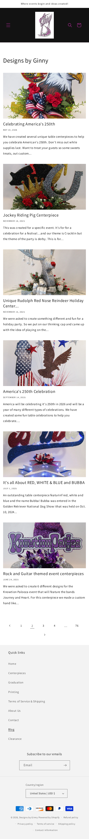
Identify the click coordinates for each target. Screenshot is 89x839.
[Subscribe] (65, 765)
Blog (11, 729)
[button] (8, 25)
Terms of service (45, 823)
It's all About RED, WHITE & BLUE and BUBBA (44, 482)
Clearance (15, 739)
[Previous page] (9, 625)
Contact (13, 720)
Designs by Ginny (28, 817)
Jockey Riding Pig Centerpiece (31, 215)
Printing (13, 692)
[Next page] (44, 634)
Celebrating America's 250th (29, 124)
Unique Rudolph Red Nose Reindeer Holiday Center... (43, 303)
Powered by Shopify (49, 817)
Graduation (16, 682)
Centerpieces (17, 673)
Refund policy (71, 817)
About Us (14, 711)
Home (12, 664)
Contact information (46, 830)
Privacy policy (25, 823)
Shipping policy (66, 823)
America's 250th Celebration (29, 391)
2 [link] (32, 626)
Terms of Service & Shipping (26, 701)
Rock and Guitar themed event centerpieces (43, 573)
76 (76, 625)
